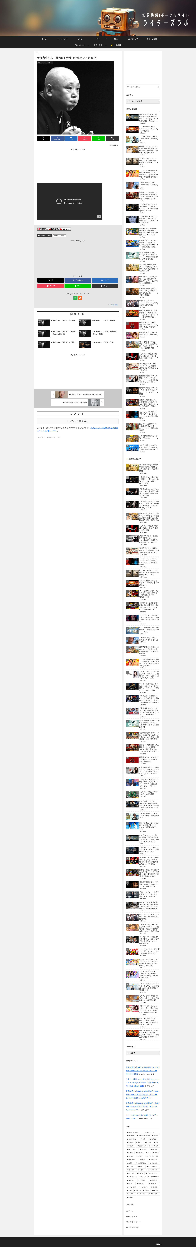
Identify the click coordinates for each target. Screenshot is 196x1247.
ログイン (130, 1211)
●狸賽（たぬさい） (60, 235)
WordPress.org (132, 1227)
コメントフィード (133, 1222)
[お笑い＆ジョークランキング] (53, 229)
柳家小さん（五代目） (45, 235)
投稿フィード (131, 1216)
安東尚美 (144, 1098)
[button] (112, 138)
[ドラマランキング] (65, 229)
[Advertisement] (78, 165)
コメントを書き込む (77, 421)
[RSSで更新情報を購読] (80, 298)
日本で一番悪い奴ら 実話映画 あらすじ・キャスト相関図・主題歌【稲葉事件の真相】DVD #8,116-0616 (143, 1082)
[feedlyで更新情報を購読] (75, 298)
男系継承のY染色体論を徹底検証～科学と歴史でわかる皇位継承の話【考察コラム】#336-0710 (143, 1070)
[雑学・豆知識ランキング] (42, 229)
